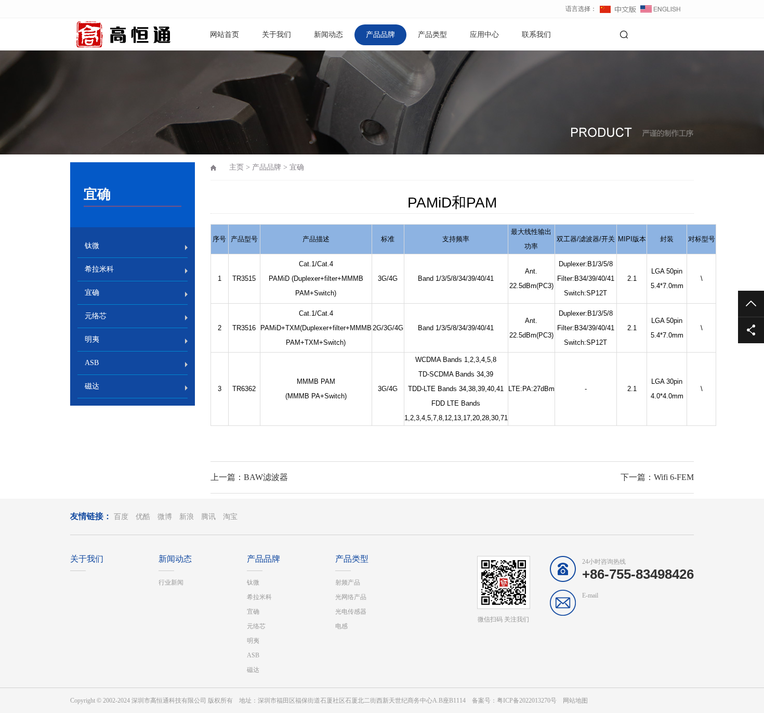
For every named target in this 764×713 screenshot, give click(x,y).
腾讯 (208, 517)
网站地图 (575, 700)
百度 (121, 517)
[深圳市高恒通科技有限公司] (106, 33)
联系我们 (536, 34)
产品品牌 (380, 34)
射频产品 (347, 582)
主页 (236, 167)
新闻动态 (328, 34)
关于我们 (276, 34)
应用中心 (484, 34)
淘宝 (230, 517)
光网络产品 (350, 597)
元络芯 (96, 316)
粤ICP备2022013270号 (527, 700)
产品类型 (432, 34)
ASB (92, 363)
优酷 (143, 517)
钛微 (92, 246)
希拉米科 (99, 269)
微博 (164, 517)
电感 (341, 626)
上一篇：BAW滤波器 (249, 477)
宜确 (92, 292)
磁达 (92, 386)
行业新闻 (171, 582)
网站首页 (224, 34)
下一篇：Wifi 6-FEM (657, 477)
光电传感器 (350, 611)
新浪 (186, 517)
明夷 (92, 339)
